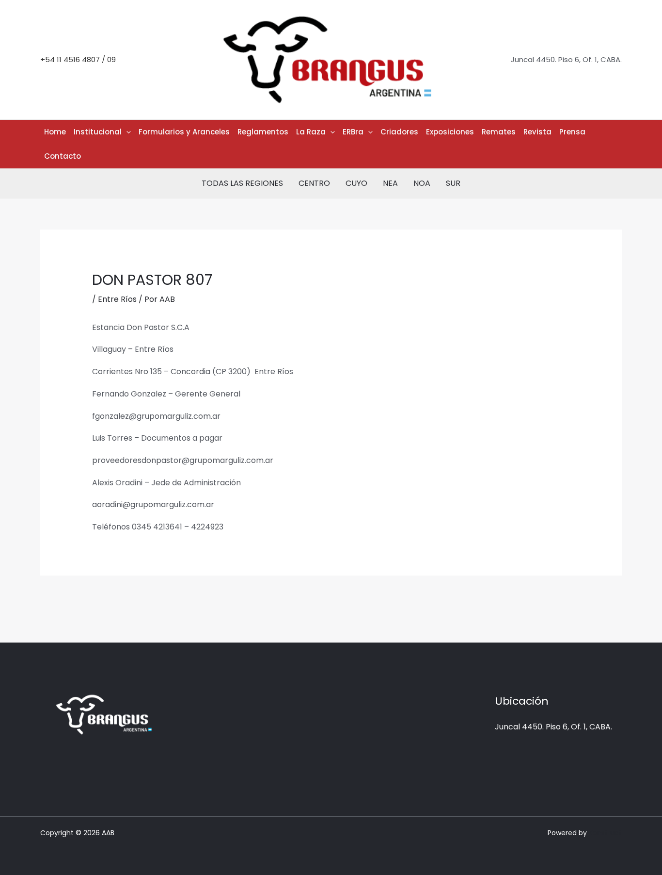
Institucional (98, 132)
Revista (537, 132)
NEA (390, 183)
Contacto (62, 156)
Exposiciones (450, 132)
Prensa (572, 132)
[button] (126, 132)
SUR (453, 183)
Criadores (399, 132)
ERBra (353, 132)
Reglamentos (262, 132)
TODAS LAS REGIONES (242, 183)
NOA (421, 183)
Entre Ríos (117, 299)
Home (55, 132)
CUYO (356, 183)
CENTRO (314, 183)
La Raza (311, 132)
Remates (499, 132)
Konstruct (605, 833)
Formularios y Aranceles (184, 132)
